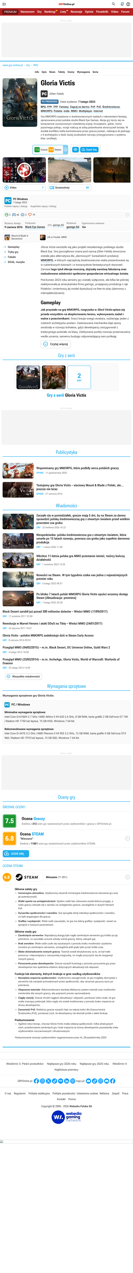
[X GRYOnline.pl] (48, 1081)
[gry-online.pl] (66, 4)
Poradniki (102, 12)
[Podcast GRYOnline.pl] (60, 1081)
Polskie (58, 111)
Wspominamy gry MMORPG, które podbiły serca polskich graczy (66, 471)
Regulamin (20, 1093)
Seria (95, 72)
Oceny (71, 72)
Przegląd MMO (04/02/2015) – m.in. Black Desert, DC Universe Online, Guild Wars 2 (66, 650)
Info (37, 72)
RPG (35, 65)
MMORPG (46, 111)
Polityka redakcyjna (39, 1093)
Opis (44, 72)
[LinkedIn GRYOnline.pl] (66, 1081)
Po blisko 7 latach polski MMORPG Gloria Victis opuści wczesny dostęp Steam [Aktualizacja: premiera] (66, 598)
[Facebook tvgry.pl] (112, 1081)
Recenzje (76, 12)
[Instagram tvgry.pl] (100, 1081)
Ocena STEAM (66, 839)
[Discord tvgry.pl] (106, 1081)
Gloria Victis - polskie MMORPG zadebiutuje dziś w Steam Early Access (66, 638)
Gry (39, 12)
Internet (98, 111)
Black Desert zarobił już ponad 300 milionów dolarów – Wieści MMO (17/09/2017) (66, 614)
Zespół (115, 1093)
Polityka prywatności (63, 1093)
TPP (55, 106)
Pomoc (72, 1099)
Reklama (104, 1093)
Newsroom (27, 12)
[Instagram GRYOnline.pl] (42, 1081)
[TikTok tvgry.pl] (94, 1081)
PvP (93, 106)
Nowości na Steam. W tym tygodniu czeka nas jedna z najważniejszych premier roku (66, 579)
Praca (125, 1093)
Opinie (89, 12)
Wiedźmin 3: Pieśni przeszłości (24, 1063)
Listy (63, 12)
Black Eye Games (35, 227)
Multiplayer (85, 111)
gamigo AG (58, 225)
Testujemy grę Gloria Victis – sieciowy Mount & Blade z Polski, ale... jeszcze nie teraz (66, 490)
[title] (66, 878)
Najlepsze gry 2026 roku (61, 1063)
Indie (67, 111)
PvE (99, 106)
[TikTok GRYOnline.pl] (54, 1081)
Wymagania (83, 72)
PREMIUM (10, 12)
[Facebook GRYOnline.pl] (36, 1081)
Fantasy (64, 106)
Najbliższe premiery (66, 1069)
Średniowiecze (111, 106)
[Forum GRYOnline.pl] (72, 1081)
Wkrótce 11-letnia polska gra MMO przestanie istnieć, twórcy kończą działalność (66, 560)
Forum (125, 12)
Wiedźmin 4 (120, 1063)
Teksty (61, 72)
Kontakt (61, 1099)
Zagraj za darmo (79, 106)
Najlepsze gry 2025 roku (94, 1063)
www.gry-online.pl (13, 65)
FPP (49, 106)
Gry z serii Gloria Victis (66, 382)
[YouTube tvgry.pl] (88, 1081)
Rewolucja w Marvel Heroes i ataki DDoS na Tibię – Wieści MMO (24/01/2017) (66, 626)
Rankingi (50, 12)
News (52, 72)
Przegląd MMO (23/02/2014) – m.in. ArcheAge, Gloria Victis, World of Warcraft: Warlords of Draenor (66, 664)
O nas (8, 1093)
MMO (74, 111)
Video (114, 12)
